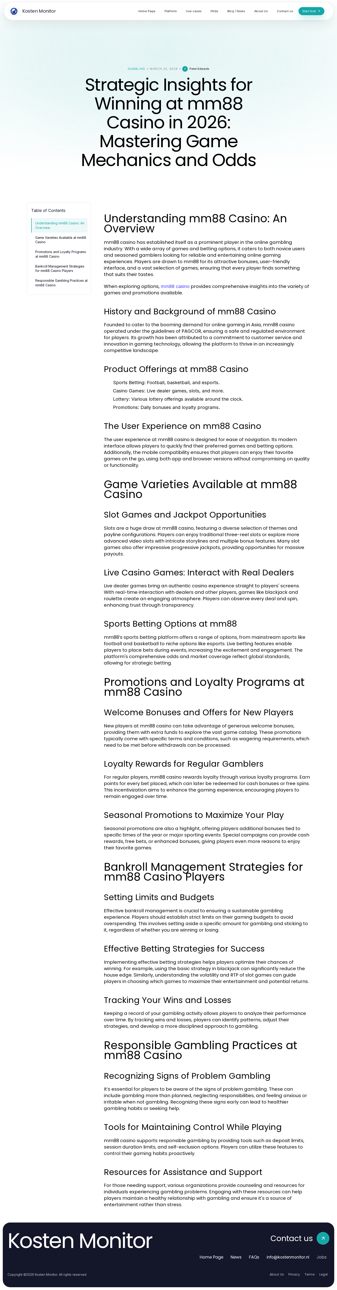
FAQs (254, 1257)
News (236, 1257)
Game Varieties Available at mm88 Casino (60, 240)
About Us (277, 1274)
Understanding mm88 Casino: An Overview (59, 225)
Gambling (136, 68)
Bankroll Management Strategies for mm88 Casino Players (59, 268)
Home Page (211, 1257)
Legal (323, 1274)
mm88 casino (175, 286)
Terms (309, 1274)
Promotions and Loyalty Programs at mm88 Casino (60, 254)
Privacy (294, 1274)
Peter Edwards (199, 68)
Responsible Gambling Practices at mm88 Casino (61, 283)
